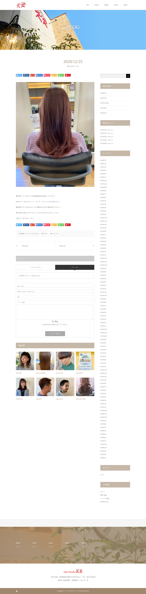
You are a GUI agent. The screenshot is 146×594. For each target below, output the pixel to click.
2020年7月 (103, 387)
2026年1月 (103, 177)
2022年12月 (103, 295)
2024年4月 (103, 245)
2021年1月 (103, 366)
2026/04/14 (103, 113)
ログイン (102, 491)
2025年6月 (103, 197)
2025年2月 (103, 211)
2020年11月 (103, 373)
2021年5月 (103, 353)
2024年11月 (103, 221)
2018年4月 (103, 451)
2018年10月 (103, 447)
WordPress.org (104, 502)
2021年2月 (103, 363)
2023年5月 (103, 282)
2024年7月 (103, 234)
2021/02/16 (59, 399)
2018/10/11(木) (81, 399)
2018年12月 (103, 444)
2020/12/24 (25, 246)
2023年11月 (103, 261)
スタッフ (34, 546)
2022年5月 (103, 312)
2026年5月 (103, 163)
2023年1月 (103, 292)
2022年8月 (103, 302)
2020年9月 (103, 380)
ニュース (18, 546)
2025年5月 (103, 201)
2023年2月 (103, 288)
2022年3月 (103, 319)
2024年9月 (103, 228)
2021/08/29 (103, 143)
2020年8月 (103, 383)
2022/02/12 (103, 130)
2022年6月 (103, 309)
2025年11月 (103, 184)
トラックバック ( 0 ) (35, 267)
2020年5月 (103, 393)
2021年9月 (103, 339)
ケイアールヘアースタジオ (32, 233)
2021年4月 (103, 356)
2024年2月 (103, 251)
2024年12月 (103, 217)
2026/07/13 (103, 93)
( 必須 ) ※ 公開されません (26, 291)
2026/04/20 (103, 108)
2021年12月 (103, 329)
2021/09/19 (103, 140)
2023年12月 (103, 258)
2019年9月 (103, 420)
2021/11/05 (103, 133)
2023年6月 (103, 278)
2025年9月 (103, 190)
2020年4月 (103, 397)
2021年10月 (103, 336)
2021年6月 (103, 349)
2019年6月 (103, 431)
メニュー (51, 546)
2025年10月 (103, 187)
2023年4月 (103, 285)
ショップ (84, 546)
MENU (106, 5)
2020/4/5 (38, 399)
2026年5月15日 (104, 103)
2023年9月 (103, 268)
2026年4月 (103, 167)
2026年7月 (103, 160)
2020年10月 (103, 376)
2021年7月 (103, 346)
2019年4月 (103, 437)
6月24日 (18, 373)
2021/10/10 (103, 136)
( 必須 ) (20, 286)
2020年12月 (103, 370)
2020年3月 (103, 400)
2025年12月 (103, 180)
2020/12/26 (62, 246)
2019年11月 (103, 414)
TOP (87, 5)
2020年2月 (103, 403)
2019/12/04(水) (41, 373)
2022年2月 (103, 322)
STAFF (96, 5)
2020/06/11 (19, 399)
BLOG (116, 5)
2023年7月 (103, 275)
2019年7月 (103, 427)
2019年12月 (103, 410)
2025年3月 (103, 207)
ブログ (77, 66)
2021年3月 (103, 359)
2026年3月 (103, 170)
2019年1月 (103, 441)
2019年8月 (103, 424)
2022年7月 (103, 305)
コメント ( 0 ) (74, 267)
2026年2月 (103, 174)
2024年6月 (103, 238)
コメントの (104, 498)
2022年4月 (103, 316)
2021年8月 (103, 343)
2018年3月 (103, 454)
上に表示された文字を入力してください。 (55, 324)
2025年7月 (103, 194)
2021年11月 (103, 332)
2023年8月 (103, 272)
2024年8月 (103, 231)
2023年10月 (103, 265)
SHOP (125, 5)
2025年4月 (103, 204)
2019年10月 (103, 417)
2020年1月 (103, 407)
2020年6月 (103, 390)
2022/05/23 (79, 373)
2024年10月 (103, 224)
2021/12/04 (59, 373)
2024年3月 (103, 248)
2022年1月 (103, 326)
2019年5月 (103, 434)
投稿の (103, 495)
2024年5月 (103, 241)
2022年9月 (103, 299)
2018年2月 (103, 458)
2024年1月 (103, 255)
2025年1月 (103, 214)
